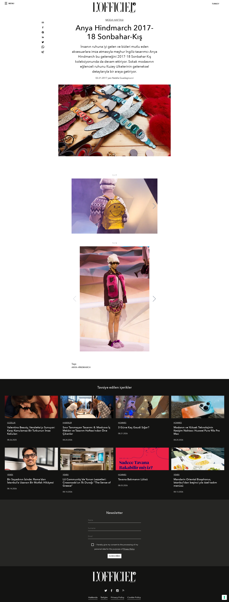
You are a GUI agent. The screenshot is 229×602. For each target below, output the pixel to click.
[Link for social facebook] (111, 591)
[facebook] (43, 27)
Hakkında (93, 597)
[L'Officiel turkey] (114, 8)
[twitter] (43, 42)
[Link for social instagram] (117, 591)
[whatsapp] (43, 47)
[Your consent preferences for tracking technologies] (224, 597)
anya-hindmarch (81, 367)
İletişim (104, 597)
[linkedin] (43, 37)
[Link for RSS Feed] (123, 591)
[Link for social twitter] (105, 591)
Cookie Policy (134, 597)
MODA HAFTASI (114, 20)
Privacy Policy (129, 549)
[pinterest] (43, 32)
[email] (43, 22)
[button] (154, 206)
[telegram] (43, 52)
